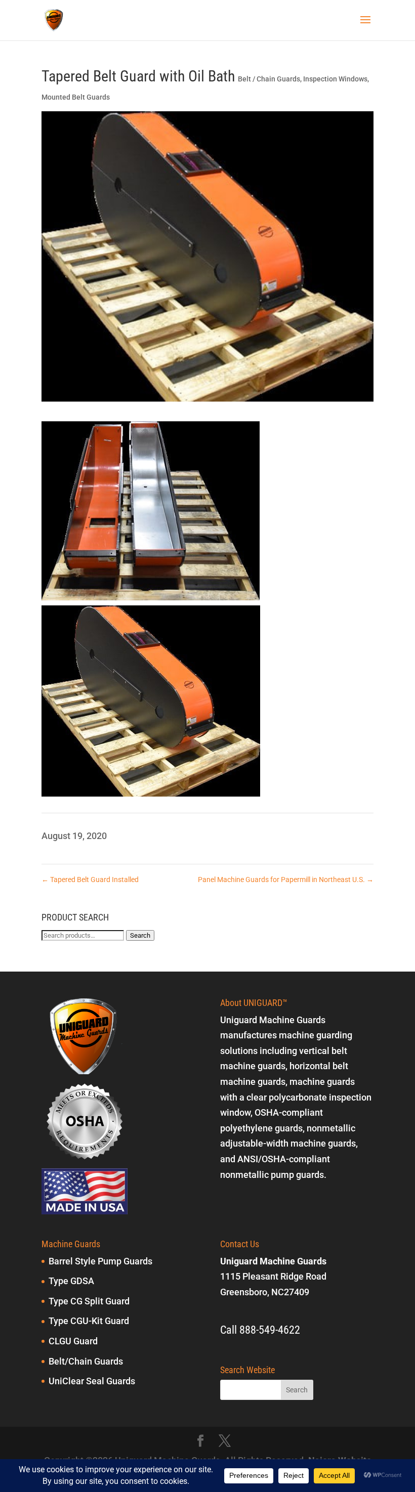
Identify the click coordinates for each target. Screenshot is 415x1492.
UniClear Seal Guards (92, 1381)
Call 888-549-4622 (260, 1330)
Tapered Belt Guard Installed (90, 879)
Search (140, 935)
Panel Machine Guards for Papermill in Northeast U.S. (286, 879)
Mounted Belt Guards (76, 97)
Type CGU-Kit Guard (89, 1320)
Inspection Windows (335, 79)
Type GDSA (71, 1281)
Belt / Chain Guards (269, 79)
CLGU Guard (73, 1341)
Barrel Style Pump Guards (100, 1261)
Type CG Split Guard (89, 1301)
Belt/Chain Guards (86, 1361)
